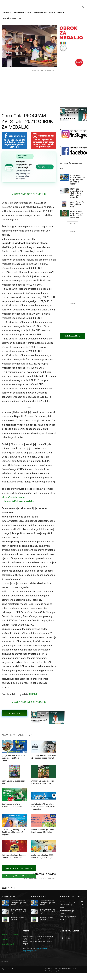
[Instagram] (69, 938)
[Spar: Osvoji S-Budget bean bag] (14, 771)
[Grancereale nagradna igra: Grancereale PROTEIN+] (43, 771)
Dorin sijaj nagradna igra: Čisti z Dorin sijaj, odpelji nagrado (43, 756)
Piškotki (5, 939)
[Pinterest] (28, 722)
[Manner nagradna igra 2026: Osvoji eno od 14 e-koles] (43, 820)
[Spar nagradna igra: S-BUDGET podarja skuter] (14, 794)
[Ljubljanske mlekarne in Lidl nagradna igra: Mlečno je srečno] (14, 746)
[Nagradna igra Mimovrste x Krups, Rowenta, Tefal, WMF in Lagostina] (43, 794)
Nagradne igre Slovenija (29, 194)
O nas (4, 930)
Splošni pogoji (8, 944)
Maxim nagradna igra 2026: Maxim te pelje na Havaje (42, 856)
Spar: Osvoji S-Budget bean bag (13, 782)
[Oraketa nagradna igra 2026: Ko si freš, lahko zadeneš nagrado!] (14, 820)
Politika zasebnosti (10, 934)
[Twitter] (23, 722)
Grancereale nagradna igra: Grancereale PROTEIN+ (42, 782)
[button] (82, 7)
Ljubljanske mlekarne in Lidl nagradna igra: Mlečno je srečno (13, 758)
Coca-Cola (11, 888)
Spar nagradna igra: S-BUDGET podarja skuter (12, 805)
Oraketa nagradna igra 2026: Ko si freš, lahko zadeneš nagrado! (14, 832)
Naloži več (72, 223)
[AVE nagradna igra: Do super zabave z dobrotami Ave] (14, 846)
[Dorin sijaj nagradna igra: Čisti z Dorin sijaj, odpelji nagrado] (43, 746)
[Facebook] (17, 722)
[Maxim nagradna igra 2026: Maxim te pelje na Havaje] (43, 846)
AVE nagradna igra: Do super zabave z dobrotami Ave (14, 856)
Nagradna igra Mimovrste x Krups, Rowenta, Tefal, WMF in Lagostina (43, 806)
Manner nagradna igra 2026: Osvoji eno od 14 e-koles (42, 830)
